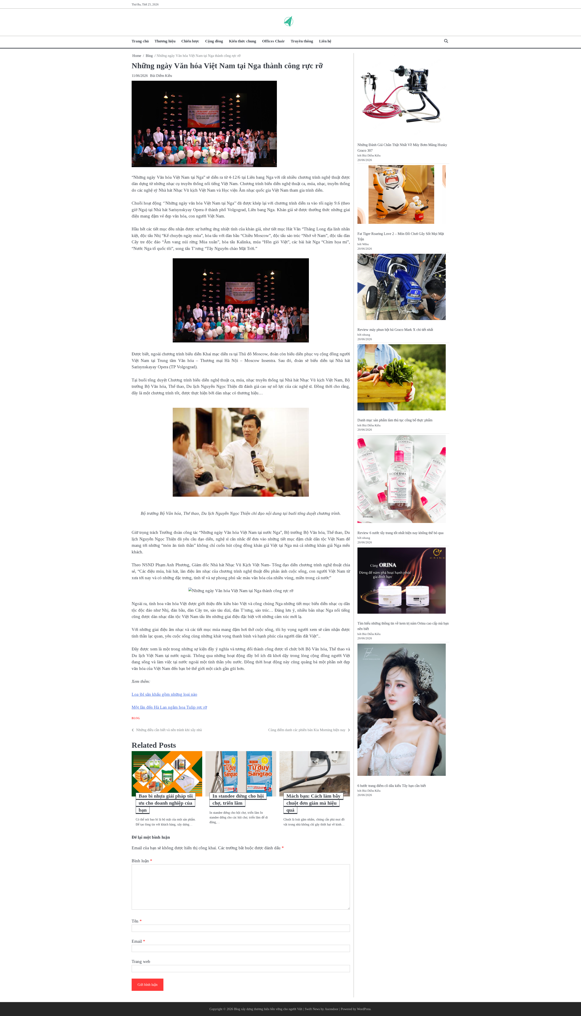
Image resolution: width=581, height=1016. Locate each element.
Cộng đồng (214, 41)
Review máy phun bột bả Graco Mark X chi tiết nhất (395, 330)
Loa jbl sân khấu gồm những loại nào (164, 694)
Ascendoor (331, 1009)
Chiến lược (190, 41)
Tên (137, 921)
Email (138, 941)
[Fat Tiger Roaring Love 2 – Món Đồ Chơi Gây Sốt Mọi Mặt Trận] (401, 195)
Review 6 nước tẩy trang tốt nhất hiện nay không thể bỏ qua (400, 533)
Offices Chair (273, 41)
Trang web (141, 961)
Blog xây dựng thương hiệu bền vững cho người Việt (268, 1009)
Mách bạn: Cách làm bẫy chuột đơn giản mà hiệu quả (313, 803)
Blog (136, 718)
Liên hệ (325, 41)
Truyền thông (302, 41)
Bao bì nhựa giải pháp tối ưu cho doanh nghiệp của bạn (166, 803)
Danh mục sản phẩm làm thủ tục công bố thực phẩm (394, 420)
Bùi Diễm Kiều (161, 76)
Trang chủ (140, 41)
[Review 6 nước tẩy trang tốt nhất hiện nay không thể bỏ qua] (401, 480)
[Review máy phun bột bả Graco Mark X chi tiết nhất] (401, 288)
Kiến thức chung (242, 41)
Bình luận (142, 860)
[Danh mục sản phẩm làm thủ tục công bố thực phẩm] (401, 378)
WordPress (364, 1009)
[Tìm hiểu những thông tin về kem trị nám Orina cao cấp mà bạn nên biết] (401, 581)
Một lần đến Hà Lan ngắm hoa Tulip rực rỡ (169, 707)
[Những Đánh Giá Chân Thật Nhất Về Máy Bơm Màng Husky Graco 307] (401, 95)
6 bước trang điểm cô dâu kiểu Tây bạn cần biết (391, 786)
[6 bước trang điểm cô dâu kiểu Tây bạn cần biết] (401, 711)
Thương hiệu (165, 41)
